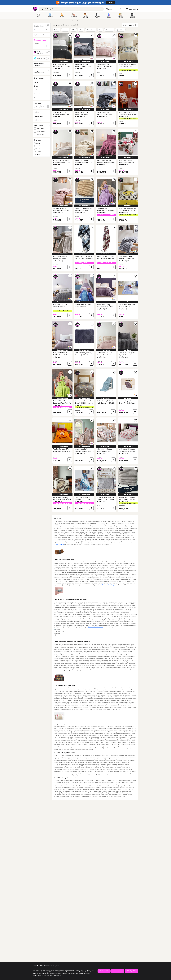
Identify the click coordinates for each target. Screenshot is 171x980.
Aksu (81, 30)
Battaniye (69, 21)
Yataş (73, 30)
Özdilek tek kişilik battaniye (107, 585)
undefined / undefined (42, 30)
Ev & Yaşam (43, 21)
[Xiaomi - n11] (85, 2)
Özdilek (56, 30)
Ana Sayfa (36, 21)
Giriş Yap (135, 9)
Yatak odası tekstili (59, 544)
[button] (82, 59)
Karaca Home (91, 30)
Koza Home (109, 30)
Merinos (65, 30)
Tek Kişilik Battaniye (78, 21)
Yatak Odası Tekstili (60, 21)
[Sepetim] (121, 9)
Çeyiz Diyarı (120, 30)
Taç (100, 30)
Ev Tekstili (50, 21)
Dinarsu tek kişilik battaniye (95, 627)
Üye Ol (131, 9)
